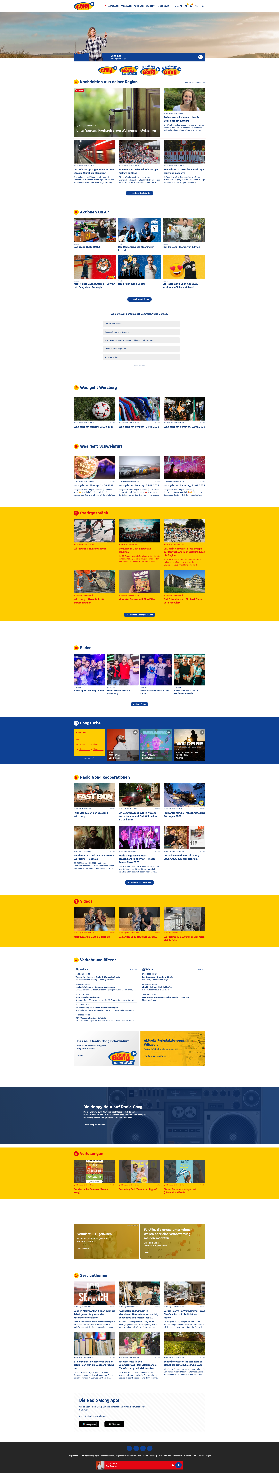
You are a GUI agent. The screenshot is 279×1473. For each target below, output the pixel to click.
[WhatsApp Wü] (149, 1448)
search (203, 6)
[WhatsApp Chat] (200, 57)
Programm (126, 6)
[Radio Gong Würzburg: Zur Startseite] (84, 6)
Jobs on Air (163, 6)
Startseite (105, 6)
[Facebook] (129, 1448)
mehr (133, 969)
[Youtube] (143, 1448)
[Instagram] (136, 1448)
